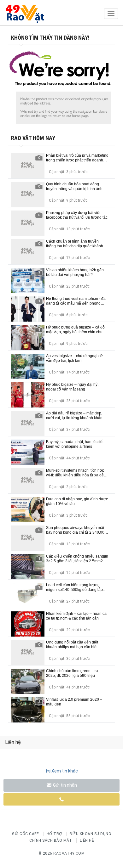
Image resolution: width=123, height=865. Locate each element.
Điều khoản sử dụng (90, 834)
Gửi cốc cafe (25, 834)
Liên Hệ (87, 840)
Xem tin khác (64, 770)
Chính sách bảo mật (50, 840)
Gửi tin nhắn (64, 785)
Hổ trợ (54, 834)
